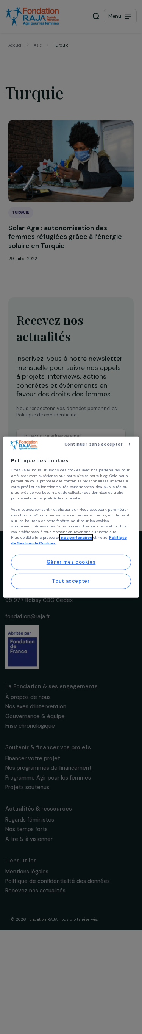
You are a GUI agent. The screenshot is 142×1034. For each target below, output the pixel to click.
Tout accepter (71, 581)
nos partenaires (76, 537)
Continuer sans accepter (93, 444)
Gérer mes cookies (71, 562)
